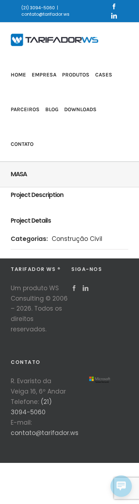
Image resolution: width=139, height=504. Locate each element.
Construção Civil (77, 238)
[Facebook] (74, 288)
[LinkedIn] (85, 288)
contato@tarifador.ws (45, 14)
